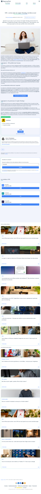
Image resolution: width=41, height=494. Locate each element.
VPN (27, 3)
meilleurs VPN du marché (18, 59)
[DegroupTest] (6, 1)
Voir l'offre (20, 131)
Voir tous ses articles (6, 144)
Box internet (7, 3)
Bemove (23, 489)
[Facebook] (20, 483)
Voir (20, 188)
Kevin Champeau (10, 17)
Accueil (2, 479)
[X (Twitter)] (22, 483)
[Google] (16, 483)
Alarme (34, 3)
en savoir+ (6, 153)
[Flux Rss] (25, 483)
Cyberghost (23, 72)
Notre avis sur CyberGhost (20, 133)
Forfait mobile (18, 3)
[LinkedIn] (18, 483)
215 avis (24, 487)
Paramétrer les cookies (29, 489)
